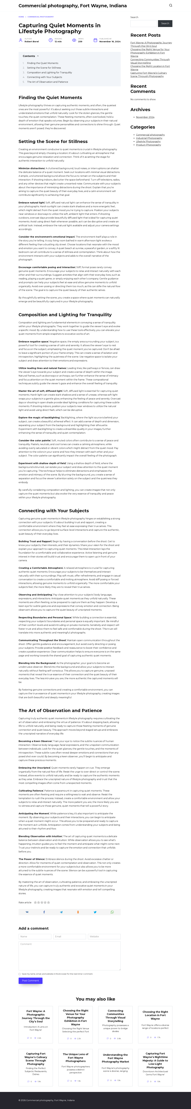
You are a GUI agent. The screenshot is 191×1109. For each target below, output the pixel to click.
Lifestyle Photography (148, 141)
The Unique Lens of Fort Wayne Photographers (75, 1058)
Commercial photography (150, 134)
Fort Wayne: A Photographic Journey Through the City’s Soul (36, 1016)
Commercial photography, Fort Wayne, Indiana (73, 5)
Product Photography (148, 145)
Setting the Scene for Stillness (44, 67)
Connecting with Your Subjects (44, 77)
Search (134, 17)
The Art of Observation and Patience (47, 82)
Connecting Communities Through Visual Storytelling (115, 1016)
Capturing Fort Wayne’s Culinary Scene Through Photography (35, 1058)
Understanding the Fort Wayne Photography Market (115, 1058)
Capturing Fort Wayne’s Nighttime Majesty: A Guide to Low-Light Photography (155, 1060)
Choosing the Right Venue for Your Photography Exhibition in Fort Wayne (150, 53)
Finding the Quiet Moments (42, 63)
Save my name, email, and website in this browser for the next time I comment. (57, 974)
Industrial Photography (149, 138)
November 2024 (145, 117)
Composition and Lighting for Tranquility (49, 72)
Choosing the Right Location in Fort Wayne (155, 1015)
